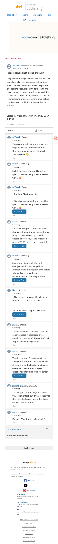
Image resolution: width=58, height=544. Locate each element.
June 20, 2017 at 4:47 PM (22, 68)
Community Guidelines (29, 527)
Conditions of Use (29, 530)
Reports (24, 15)
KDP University (29, 20)
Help (48, 15)
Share (40, 130)
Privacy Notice (29, 523)
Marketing (37, 15)
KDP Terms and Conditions (29, 519)
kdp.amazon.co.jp (29, 537)
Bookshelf (11, 15)
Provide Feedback (29, 541)
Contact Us (29, 534)
